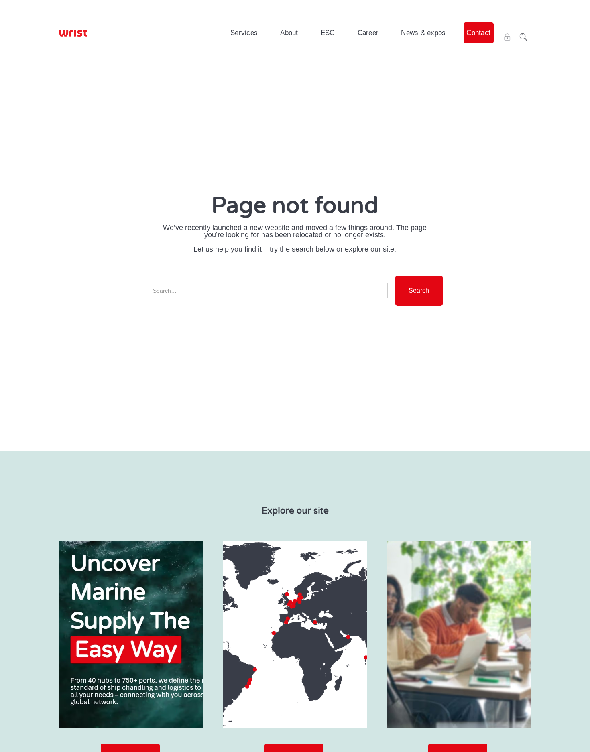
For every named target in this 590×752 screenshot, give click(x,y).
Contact (478, 33)
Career (368, 33)
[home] (73, 33)
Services (244, 33)
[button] (244, 33)
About (289, 33)
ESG (328, 33)
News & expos (423, 33)
